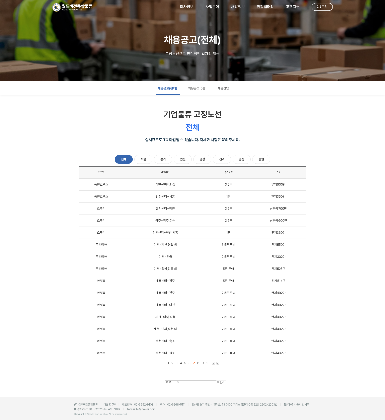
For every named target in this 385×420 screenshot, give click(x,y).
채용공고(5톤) (197, 88)
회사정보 (187, 6)
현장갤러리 (265, 6)
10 (208, 363)
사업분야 (212, 6)
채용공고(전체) (167, 88)
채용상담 (223, 88)
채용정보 (238, 6)
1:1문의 (322, 6)
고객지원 (293, 6)
